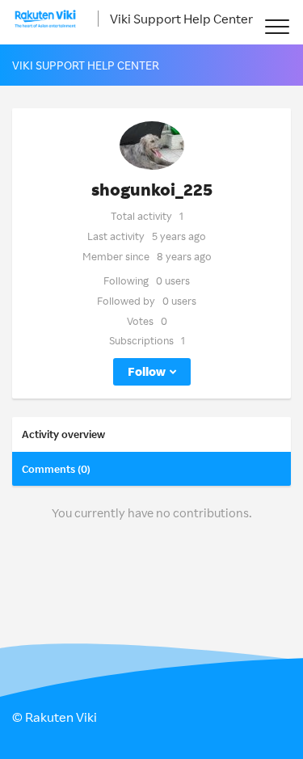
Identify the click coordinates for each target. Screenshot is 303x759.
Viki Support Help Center (181, 19)
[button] (277, 26)
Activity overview (63, 434)
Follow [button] (147, 371)
